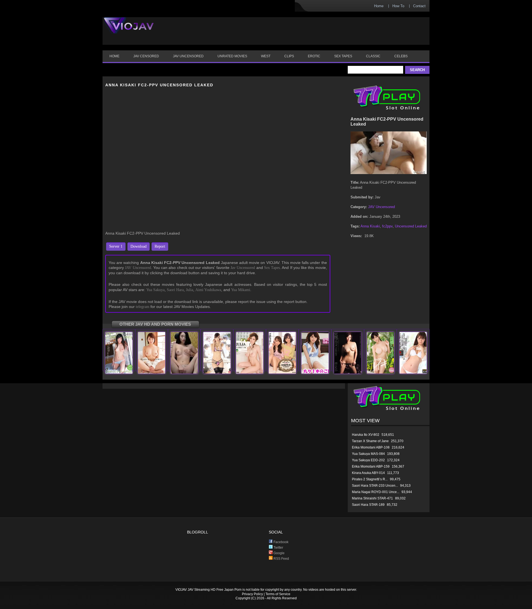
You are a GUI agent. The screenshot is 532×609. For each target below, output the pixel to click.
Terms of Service (277, 594)
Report (160, 246)
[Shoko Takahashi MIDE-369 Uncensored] (380, 372)
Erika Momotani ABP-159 (371, 466)
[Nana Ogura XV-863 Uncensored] (118, 372)
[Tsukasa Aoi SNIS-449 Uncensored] (217, 372)
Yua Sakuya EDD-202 (368, 460)
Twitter (278, 548)
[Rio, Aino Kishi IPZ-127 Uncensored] (282, 372)
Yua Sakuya (155, 290)
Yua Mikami (240, 290)
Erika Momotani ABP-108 (371, 447)
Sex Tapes (272, 268)
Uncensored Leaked (411, 226)
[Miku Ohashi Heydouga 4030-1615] (413, 372)
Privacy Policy (252, 594)
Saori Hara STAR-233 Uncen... (375, 486)
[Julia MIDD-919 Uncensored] (249, 372)
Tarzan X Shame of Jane (370, 441)
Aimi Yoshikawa (208, 290)
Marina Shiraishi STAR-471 (372, 498)
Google (279, 553)
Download (139, 246)
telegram (142, 307)
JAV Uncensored (138, 268)
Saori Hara (175, 290)
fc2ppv (387, 226)
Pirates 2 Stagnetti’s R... (370, 479)
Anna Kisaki (370, 226)
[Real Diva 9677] (184, 372)
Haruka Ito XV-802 (365, 435)
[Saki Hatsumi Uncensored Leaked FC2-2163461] (315, 372)
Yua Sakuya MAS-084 (368, 454)
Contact (419, 6)
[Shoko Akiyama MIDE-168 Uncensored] (151, 372)
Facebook (280, 542)
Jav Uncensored (243, 268)
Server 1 (115, 246)
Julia (189, 290)
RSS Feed (281, 559)
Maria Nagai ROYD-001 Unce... (375, 492)
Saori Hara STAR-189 (368, 505)
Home (378, 6)
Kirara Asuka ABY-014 (368, 473)
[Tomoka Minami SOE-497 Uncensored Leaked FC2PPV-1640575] (347, 372)
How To (398, 6)
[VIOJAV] (129, 30)
